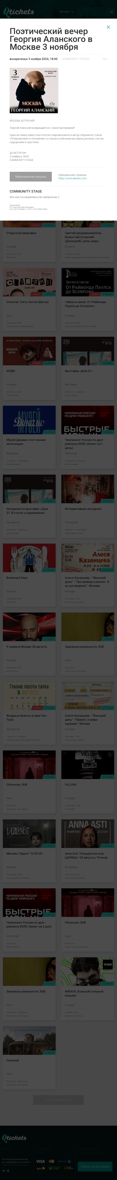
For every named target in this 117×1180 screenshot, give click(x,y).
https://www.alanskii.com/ (72, 178)
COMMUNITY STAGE (75, 59)
